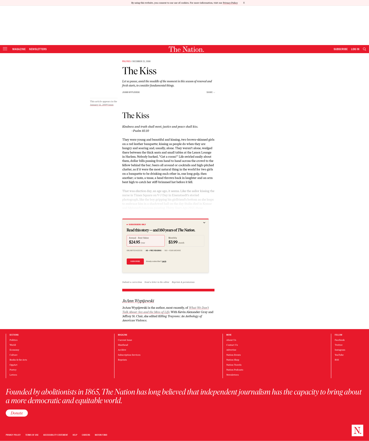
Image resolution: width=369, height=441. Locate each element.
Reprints (122, 359)
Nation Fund (101, 435)
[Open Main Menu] (5, 49)
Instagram (340, 349)
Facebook (340, 340)
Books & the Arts (18, 359)
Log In (355, 49)
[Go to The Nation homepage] (186, 49)
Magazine (19, 49)
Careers (86, 435)
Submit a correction (132, 282)
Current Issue (125, 340)
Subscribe (341, 49)
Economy (14, 349)
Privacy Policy (230, 2)
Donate (17, 413)
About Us (231, 340)
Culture (13, 354)
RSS (337, 359)
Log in (164, 261)
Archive (122, 349)
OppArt (13, 364)
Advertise (231, 349)
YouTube (339, 354)
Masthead (123, 345)
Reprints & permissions (183, 282)
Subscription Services (129, 354)
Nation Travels (233, 364)
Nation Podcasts (234, 369)
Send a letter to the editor (156, 282)
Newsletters (38, 49)
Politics (126, 61)
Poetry (13, 369)
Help (75, 435)
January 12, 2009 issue (101, 104)
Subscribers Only (137, 224)
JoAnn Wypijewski (131, 92)
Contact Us (232, 345)
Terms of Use (32, 435)
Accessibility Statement (55, 435)
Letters (13, 374)
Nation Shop (232, 359)
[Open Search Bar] (364, 49)
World (13, 345)
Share (210, 92)
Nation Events (233, 354)
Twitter (339, 345)
